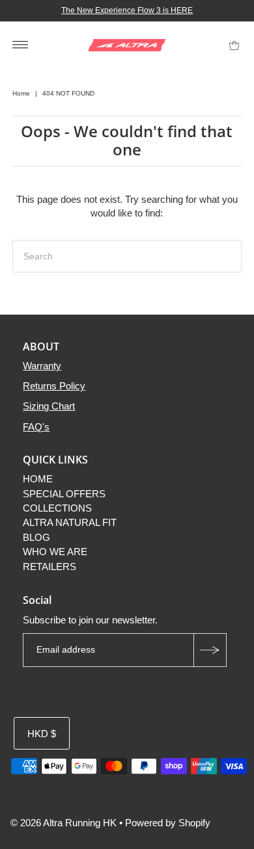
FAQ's (36, 426)
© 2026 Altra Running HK (63, 822)
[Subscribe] (209, 650)
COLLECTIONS (57, 508)
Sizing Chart (49, 405)
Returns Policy (54, 385)
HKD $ (41, 733)
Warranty (42, 365)
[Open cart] (234, 44)
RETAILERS (49, 566)
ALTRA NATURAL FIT (70, 522)
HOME (38, 478)
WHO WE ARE (55, 551)
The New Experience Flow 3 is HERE (127, 10)
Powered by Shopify (167, 822)
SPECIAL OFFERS (64, 493)
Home (21, 93)
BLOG (36, 537)
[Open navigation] (20, 44)
